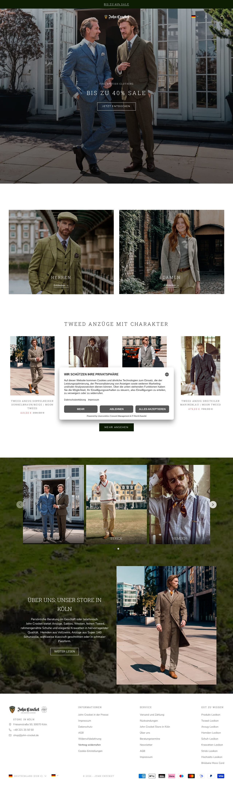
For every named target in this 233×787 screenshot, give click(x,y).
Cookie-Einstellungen (90, 751)
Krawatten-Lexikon (212, 745)
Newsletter (146, 745)
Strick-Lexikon (209, 751)
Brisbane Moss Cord (212, 763)
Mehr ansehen (116, 427)
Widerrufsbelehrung (89, 739)
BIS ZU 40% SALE (116, 4)
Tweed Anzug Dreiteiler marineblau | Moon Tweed (200, 402)
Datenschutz (85, 726)
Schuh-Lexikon (209, 739)
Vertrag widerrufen (89, 745)
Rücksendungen (149, 720)
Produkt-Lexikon (210, 714)
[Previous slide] (20, 504)
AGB (81, 732)
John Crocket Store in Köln (155, 726)
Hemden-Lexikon (211, 732)
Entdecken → (61, 285)
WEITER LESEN (64, 652)
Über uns (145, 732)
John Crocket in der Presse (93, 714)
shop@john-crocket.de (26, 735)
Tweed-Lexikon (210, 720)
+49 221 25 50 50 (23, 730)
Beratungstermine (150, 739)
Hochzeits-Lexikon (211, 757)
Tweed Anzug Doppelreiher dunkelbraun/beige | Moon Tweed (32, 404)
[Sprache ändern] (194, 16)
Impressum (84, 720)
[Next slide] (213, 504)
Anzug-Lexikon (209, 726)
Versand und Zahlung (152, 714)
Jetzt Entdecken (116, 106)
